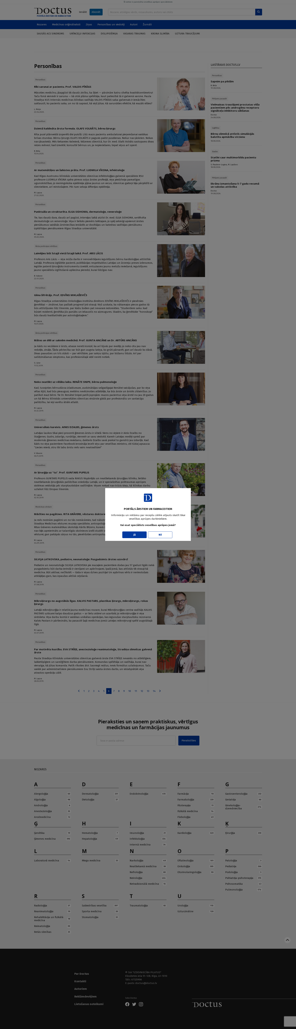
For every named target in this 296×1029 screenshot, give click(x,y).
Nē (160, 534)
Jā (134, 534)
